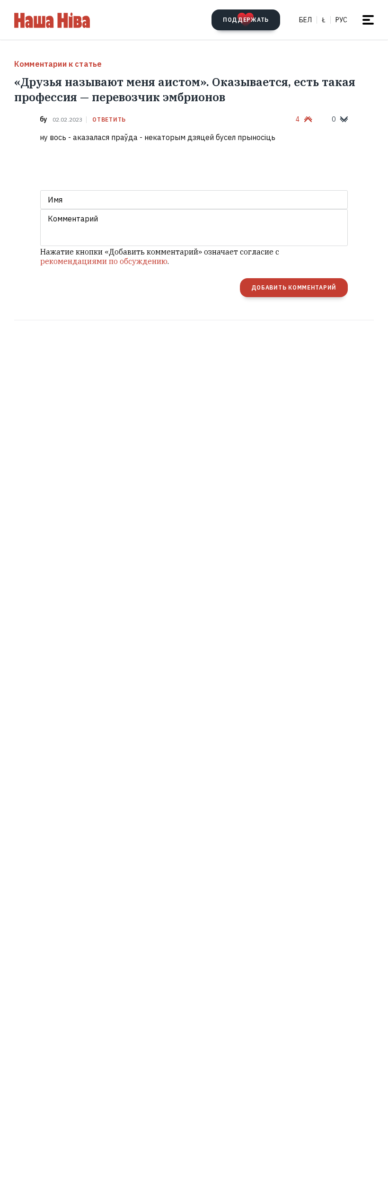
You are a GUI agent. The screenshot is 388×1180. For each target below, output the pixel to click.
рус (341, 20)
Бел (305, 20)
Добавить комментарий (293, 287)
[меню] (368, 20)
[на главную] (52, 20)
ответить (109, 119)
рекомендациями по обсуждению (104, 261)
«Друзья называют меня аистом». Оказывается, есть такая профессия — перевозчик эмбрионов (184, 89)
